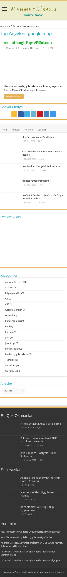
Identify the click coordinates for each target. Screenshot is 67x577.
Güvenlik (9, 315)
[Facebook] (21, 114)
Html (7, 326)
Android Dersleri (30, 48)
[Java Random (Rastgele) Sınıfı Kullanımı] (11, 171)
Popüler (16, 129)
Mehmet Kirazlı (34, 8)
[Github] (46, 114)
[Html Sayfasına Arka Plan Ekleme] (11, 142)
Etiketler (42, 129)
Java (7, 337)
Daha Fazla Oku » (13, 96)
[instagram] (53, 114)
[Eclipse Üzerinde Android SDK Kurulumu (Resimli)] (11, 156)
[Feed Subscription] (66, 33)
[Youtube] (40, 114)
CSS (7, 304)
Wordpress (11, 371)
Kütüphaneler (12, 348)
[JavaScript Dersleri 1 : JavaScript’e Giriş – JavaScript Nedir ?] (11, 200)
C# (6, 298)
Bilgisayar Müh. (13, 293)
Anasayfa (5, 26)
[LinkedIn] (33, 114)
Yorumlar (29, 129)
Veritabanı (10, 365)
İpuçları (9, 332)
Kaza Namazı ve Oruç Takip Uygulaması (21, 531)
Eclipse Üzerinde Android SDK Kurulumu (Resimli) (38, 440)
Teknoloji (9, 359)
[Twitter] (27, 114)
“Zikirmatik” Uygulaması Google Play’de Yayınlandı (26, 551)
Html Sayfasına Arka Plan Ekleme (38, 137)
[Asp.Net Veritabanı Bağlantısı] (11, 185)
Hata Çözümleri (13, 321)
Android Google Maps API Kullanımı (28, 43)
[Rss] (14, 114)
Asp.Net (9, 287)
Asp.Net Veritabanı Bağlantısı (36, 180)
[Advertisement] (33, 243)
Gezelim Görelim (13, 309)
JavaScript (10, 343)
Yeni (5, 129)
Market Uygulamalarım (16, 354)
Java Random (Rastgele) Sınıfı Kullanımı (41, 166)
